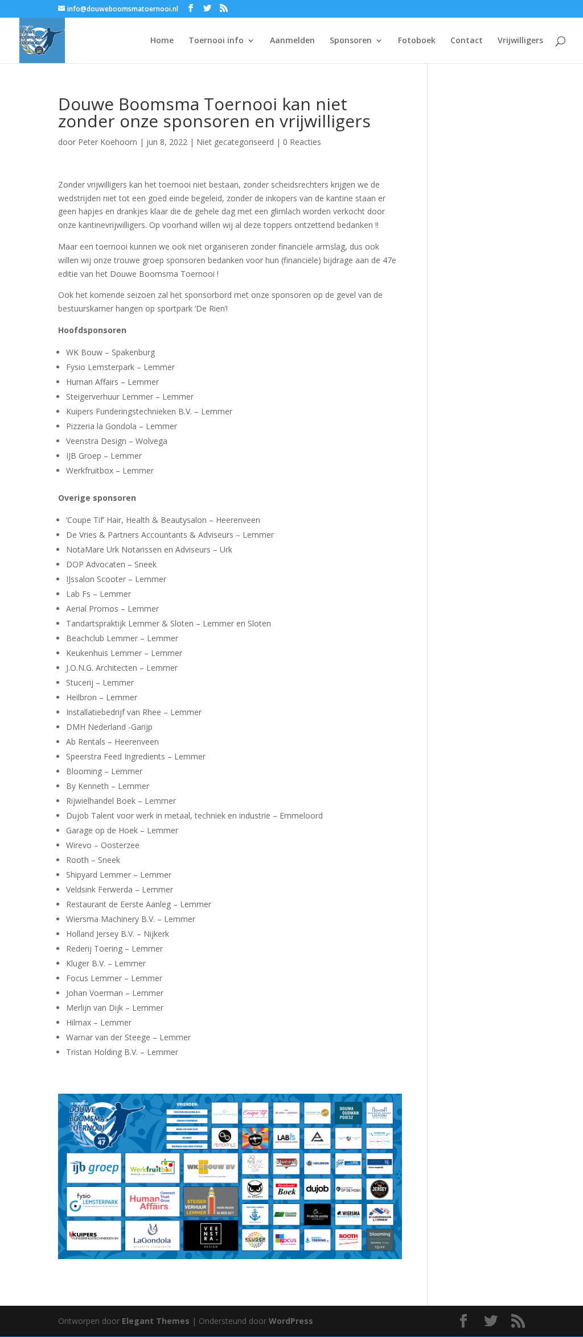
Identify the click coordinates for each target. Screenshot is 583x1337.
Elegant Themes (156, 1320)
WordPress (291, 1320)
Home (162, 40)
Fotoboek (417, 40)
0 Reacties (302, 141)
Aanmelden (292, 40)
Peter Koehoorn (107, 141)
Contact (466, 40)
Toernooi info (216, 40)
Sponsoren (351, 40)
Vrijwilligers (520, 40)
